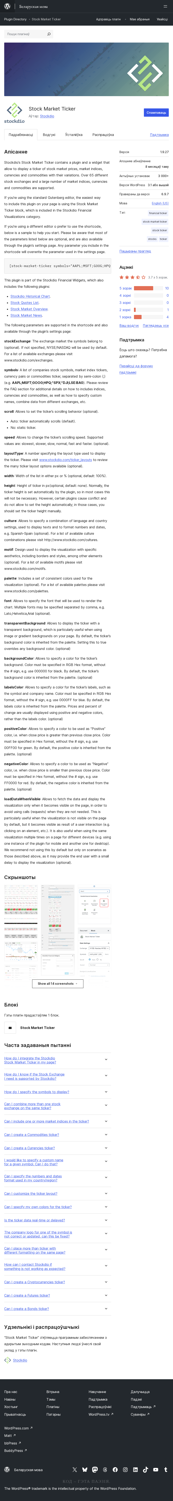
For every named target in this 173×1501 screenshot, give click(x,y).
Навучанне (97, 1392)
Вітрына (52, 1392)
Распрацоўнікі (100, 1407)
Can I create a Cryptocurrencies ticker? (34, 1282)
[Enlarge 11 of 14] (69, 960)
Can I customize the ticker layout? (30, 1194)
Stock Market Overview (29, 309)
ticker (163, 239)
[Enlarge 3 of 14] (32, 928)
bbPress (12, 1443)
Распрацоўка (103, 135)
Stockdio (47, 116)
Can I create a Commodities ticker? (31, 1135)
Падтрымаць (143, 1407)
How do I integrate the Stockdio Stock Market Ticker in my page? (30, 1060)
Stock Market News (26, 315)
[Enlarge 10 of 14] (69, 890)
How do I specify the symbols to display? (36, 1092)
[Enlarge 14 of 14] (105, 933)
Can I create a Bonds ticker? (26, 1309)
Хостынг (11, 1407)
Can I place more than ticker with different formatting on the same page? (34, 1250)
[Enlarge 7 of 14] (32, 970)
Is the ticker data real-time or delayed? (34, 1220)
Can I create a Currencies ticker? (29, 1148)
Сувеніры (140, 1414)
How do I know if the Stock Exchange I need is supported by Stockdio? (34, 1076)
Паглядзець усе (156, 325)
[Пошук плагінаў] (49, 34)
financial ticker (158, 213)
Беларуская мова (28, 1470)
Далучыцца (140, 1392)
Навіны (9, 1399)
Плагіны (52, 1407)
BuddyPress (15, 1450)
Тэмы (50, 1399)
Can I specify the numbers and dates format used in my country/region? (33, 1178)
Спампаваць (156, 112)
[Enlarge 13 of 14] (105, 890)
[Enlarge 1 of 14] (32, 890)
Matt (10, 1435)
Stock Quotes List (25, 302)
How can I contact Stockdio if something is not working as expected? (34, 1267)
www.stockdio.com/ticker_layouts (65, 460)
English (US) (160, 203)
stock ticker (159, 230)
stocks (152, 239)
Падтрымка (159, 135)
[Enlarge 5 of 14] (32, 940)
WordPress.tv (101, 1414)
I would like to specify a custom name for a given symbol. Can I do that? (33, 1162)
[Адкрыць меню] (166, 6)
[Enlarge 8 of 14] (32, 991)
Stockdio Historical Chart (30, 296)
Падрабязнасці (21, 135)
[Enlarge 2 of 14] (32, 924)
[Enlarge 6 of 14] (32, 947)
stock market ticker (155, 221)
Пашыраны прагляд (135, 251)
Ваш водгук (129, 325)
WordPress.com (18, 1428)
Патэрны (53, 1414)
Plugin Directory (15, 19)
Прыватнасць (15, 1414)
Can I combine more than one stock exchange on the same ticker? (32, 1106)
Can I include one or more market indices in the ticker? (46, 1121)
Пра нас (10, 1392)
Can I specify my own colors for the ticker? (38, 1207)
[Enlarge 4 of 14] (32, 933)
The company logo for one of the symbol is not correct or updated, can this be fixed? (38, 1234)
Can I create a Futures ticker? (27, 1295)
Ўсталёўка (73, 135)
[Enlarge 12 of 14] (69, 985)
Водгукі (49, 135)
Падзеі (136, 1399)
